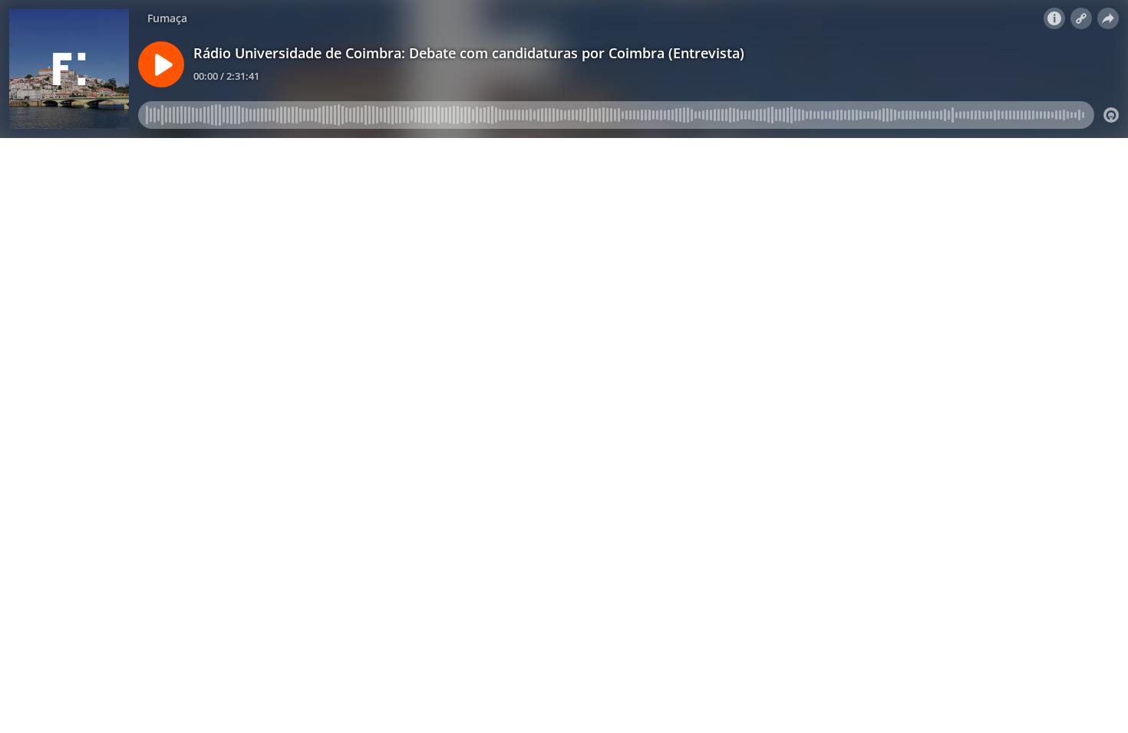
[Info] (1054, 18)
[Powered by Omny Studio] (1111, 115)
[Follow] (1081, 18)
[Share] (1108, 18)
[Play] (161, 64)
